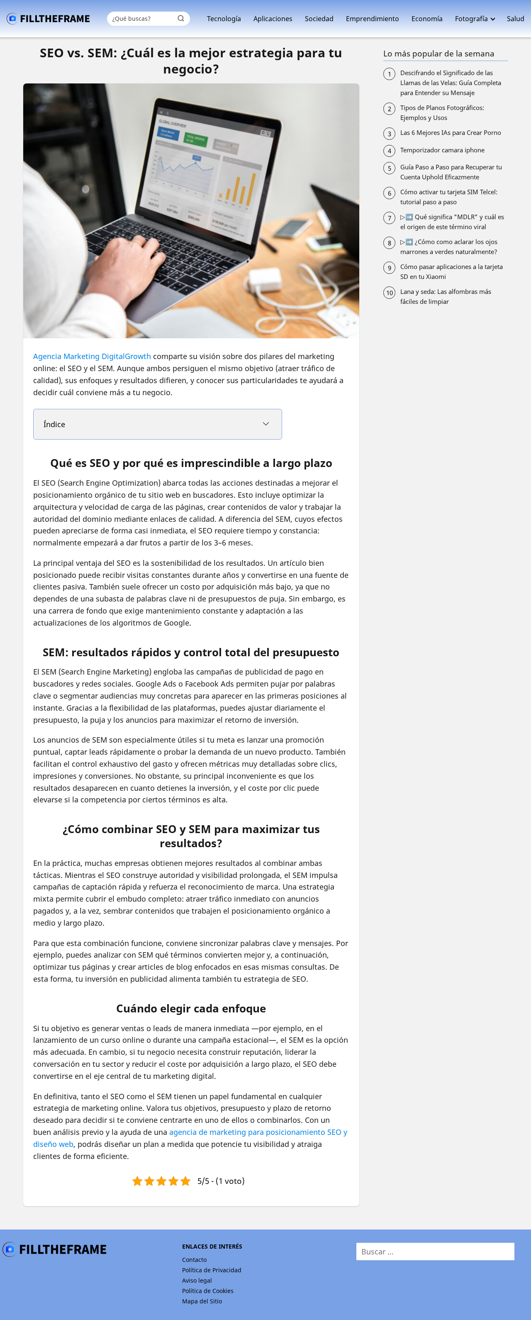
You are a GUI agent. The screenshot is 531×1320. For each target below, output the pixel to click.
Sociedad (319, 18)
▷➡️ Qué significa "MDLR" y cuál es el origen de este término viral (452, 222)
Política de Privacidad (211, 1270)
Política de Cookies (208, 1291)
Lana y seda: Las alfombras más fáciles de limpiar (445, 296)
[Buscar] (181, 18)
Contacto (194, 1260)
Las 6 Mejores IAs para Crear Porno (450, 132)
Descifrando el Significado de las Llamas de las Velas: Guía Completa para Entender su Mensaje (450, 82)
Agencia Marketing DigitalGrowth (92, 356)
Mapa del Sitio (202, 1301)
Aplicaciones (272, 18)
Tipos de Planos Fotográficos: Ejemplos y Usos (442, 112)
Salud (515, 18)
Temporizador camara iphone (442, 150)
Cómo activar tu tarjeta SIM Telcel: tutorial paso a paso (448, 197)
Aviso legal (197, 1280)
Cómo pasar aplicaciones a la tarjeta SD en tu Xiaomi (451, 271)
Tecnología (224, 18)
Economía (427, 18)
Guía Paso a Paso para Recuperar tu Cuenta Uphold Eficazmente (451, 172)
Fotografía (471, 18)
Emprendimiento (372, 18)
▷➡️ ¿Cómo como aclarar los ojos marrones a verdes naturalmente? (448, 246)
